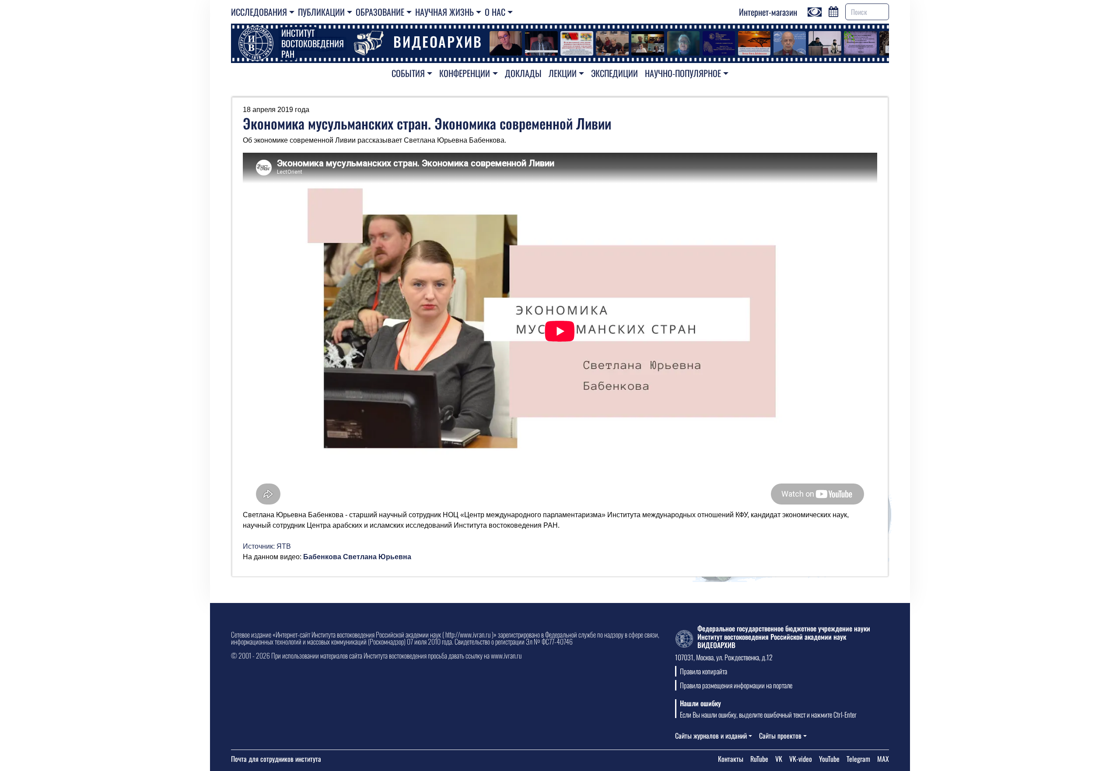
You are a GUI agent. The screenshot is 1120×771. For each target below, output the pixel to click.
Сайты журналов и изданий (711, 735)
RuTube (759, 758)
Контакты (730, 758)
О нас (495, 11)
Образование (380, 11)
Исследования (259, 11)
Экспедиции (614, 73)
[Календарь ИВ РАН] (833, 10)
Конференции (464, 73)
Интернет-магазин (768, 11)
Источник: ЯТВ (267, 546)
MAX (883, 758)
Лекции (563, 73)
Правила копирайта (703, 671)
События (408, 73)
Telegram (858, 758)
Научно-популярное (683, 73)
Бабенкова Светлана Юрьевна (357, 557)
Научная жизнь (444, 11)
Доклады (523, 73)
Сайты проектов (780, 735)
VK (778, 758)
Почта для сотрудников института (276, 758)
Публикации (321, 11)
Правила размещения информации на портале (736, 685)
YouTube (829, 758)
